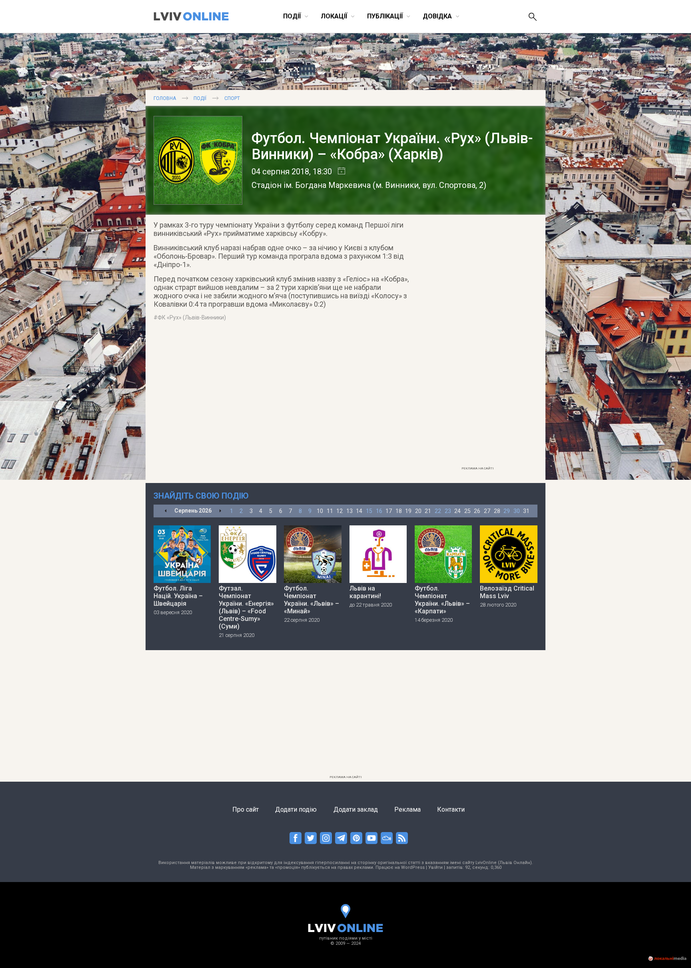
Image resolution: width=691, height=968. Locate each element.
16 (379, 511)
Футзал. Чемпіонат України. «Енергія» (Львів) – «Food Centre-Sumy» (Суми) (246, 607)
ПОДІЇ (200, 98)
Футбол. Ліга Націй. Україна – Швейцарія (178, 596)
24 (457, 511)
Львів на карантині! (365, 592)
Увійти (435, 867)
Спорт (232, 98)
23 (448, 511)
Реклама (407, 809)
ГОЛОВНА (165, 98)
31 (526, 511)
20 (418, 511)
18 (398, 511)
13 (349, 511)
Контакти (451, 809)
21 (428, 511)
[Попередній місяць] (166, 511)
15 (369, 511)
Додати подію (296, 809)
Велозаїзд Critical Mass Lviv (507, 592)
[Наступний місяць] (220, 511)
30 (516, 511)
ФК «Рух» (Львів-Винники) (192, 317)
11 (330, 511)
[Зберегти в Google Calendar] (338, 171)
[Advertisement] (477, 343)
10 (320, 511)
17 (388, 511)
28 (497, 511)
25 (467, 511)
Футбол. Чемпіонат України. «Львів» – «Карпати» (442, 600)
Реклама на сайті (477, 468)
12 (339, 511)
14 (359, 511)
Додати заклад (356, 809)
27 (487, 511)
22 (438, 511)
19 (408, 511)
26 (477, 511)
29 (506, 511)
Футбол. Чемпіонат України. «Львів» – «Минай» (311, 600)
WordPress (413, 867)
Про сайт (245, 809)
